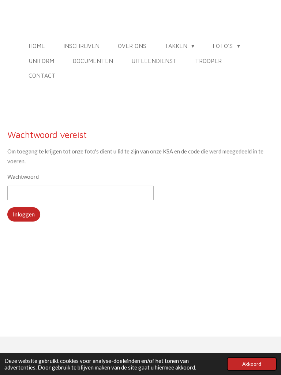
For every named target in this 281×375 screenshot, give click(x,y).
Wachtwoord (23, 176)
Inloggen (24, 214)
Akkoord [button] (251, 364)
